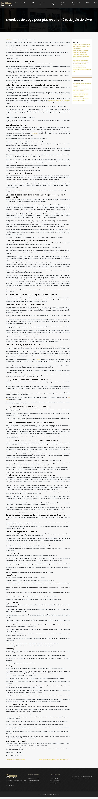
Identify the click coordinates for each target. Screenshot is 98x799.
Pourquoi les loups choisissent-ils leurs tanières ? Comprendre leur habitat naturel (81, 46)
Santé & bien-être (43, 4)
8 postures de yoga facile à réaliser (16, 759)
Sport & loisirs (54, 4)
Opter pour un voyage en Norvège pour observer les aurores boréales (82, 84)
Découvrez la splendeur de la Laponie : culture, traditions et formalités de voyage (80, 94)
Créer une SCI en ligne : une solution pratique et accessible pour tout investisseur (81, 56)
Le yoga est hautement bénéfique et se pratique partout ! (54, 759)
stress (38, 359)
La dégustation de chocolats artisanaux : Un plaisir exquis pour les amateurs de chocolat (81, 61)
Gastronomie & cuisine (76, 4)
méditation (35, 133)
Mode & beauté (63, 4)
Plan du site (49, 798)
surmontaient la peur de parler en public (59, 100)
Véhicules (88, 3)
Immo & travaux (23, 4)
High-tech (33, 4)
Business (16, 3)
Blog (95, 3)
